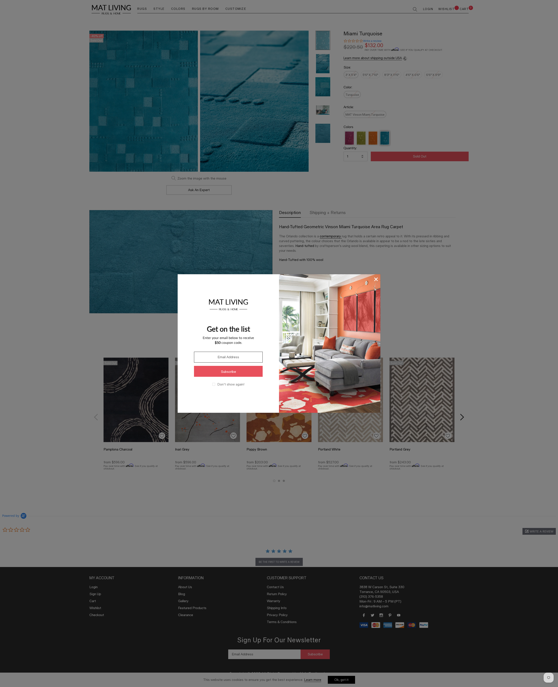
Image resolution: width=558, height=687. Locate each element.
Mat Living (228, 304)
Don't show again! (230, 384)
